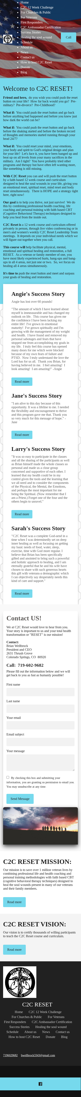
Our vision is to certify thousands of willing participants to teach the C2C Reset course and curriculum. (39, 934)
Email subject (15, 734)
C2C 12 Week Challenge (37, 7)
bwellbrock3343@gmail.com (38, 1055)
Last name (13, 701)
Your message (15, 751)
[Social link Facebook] (40, 1084)
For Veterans (29, 17)
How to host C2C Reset (36, 62)
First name (13, 684)
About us (27, 47)
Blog (24, 72)
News (24, 52)
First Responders (32, 22)
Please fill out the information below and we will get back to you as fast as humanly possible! (38, 673)
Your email (13, 717)
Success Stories (31, 32)
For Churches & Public (36, 12)
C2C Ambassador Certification (41, 27)
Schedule (27, 42)
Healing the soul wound (36, 37)
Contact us (27, 57)
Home (25, 2)
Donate (25, 67)
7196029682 (10, 1055)
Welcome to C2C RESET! (38, 88)
